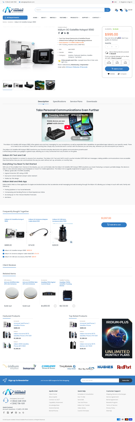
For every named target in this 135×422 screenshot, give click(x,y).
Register (123, 2)
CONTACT (95, 18)
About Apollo (53, 397)
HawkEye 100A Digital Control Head (48, 283)
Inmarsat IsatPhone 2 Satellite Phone (21, 324)
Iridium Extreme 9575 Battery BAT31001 (87, 345)
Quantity (108, 43)
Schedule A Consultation (85, 394)
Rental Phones (53, 411)
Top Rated (78, 57)
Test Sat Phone (82, 402)
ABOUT (43, 18)
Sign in (130, 2)
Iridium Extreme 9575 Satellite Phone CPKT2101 (23, 335)
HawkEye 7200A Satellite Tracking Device (66, 284)
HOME (35, 18)
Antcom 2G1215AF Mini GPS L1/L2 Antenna (30, 283)
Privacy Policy (110, 408)
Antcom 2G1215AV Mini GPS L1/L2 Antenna (11, 283)
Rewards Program (112, 402)
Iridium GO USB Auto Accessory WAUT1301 (59, 220)
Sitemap (109, 411)
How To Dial (81, 397)
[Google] (65, 33)
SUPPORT (85, 18)
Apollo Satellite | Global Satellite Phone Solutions (20, 419)
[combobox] (70, 10)
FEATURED (63, 18)
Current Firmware (83, 411)
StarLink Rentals (54, 408)
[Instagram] (8, 412)
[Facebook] (59, 33)
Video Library (82, 408)
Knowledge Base (54, 405)
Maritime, (84, 55)
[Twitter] (62, 33)
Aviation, (71, 55)
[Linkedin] (20, 412)
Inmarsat (16, 321)
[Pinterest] (68, 33)
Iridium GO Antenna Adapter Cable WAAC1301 (38, 220)
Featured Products (11, 316)
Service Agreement (112, 397)
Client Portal (53, 394)
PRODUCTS (74, 18)
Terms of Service (111, 405)
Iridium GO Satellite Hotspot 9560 (14, 220)
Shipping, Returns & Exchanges (116, 394)
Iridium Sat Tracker (84, 405)
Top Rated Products (78, 316)
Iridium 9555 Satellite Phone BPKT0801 (21, 345)
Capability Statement (56, 402)
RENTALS (53, 18)
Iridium (70, 52)
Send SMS (81, 400)
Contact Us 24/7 (54, 400)
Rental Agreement (112, 400)
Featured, (77, 55)
